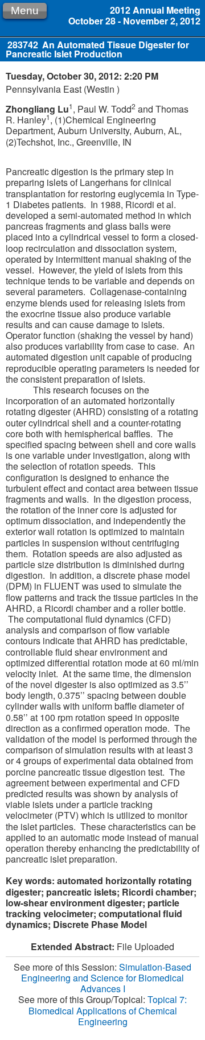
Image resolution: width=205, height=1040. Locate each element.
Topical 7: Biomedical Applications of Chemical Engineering (107, 1010)
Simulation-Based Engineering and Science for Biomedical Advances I (106, 977)
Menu (25, 10)
